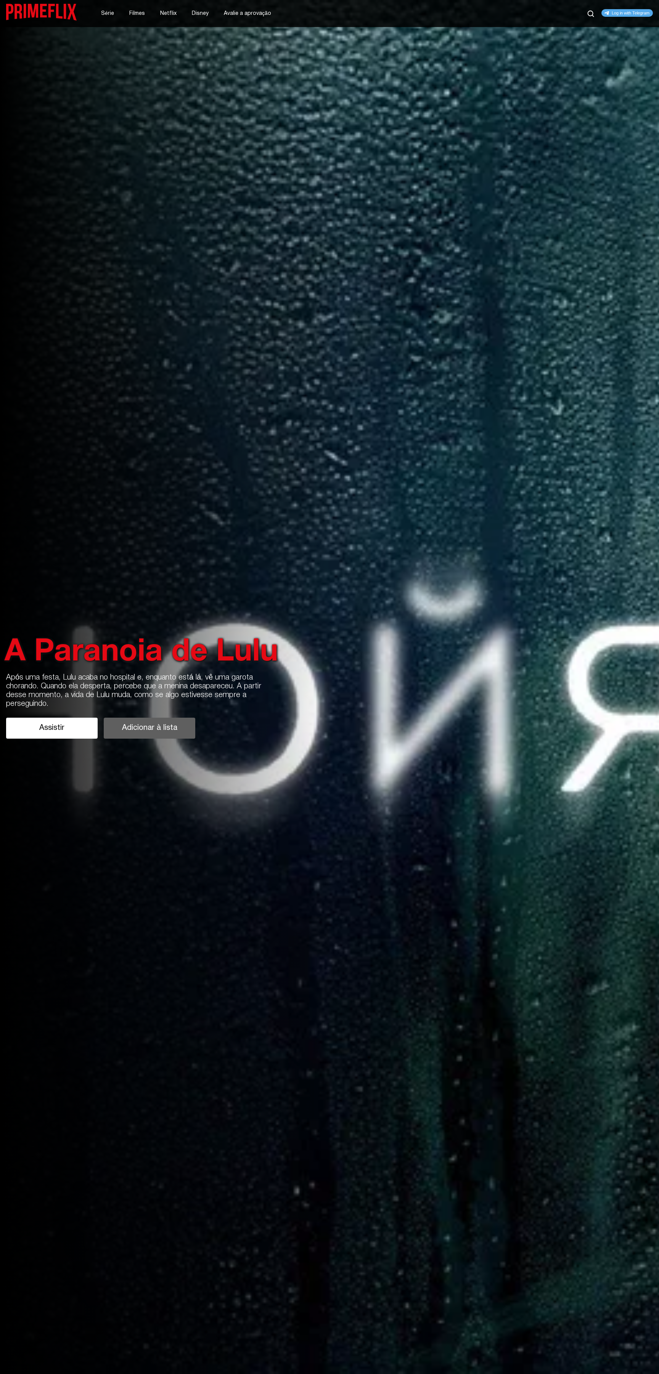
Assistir (51, 728)
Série (107, 13)
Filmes (137, 13)
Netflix (168, 13)
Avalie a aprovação (247, 13)
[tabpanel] (329, 687)
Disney (200, 13)
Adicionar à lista (149, 728)
